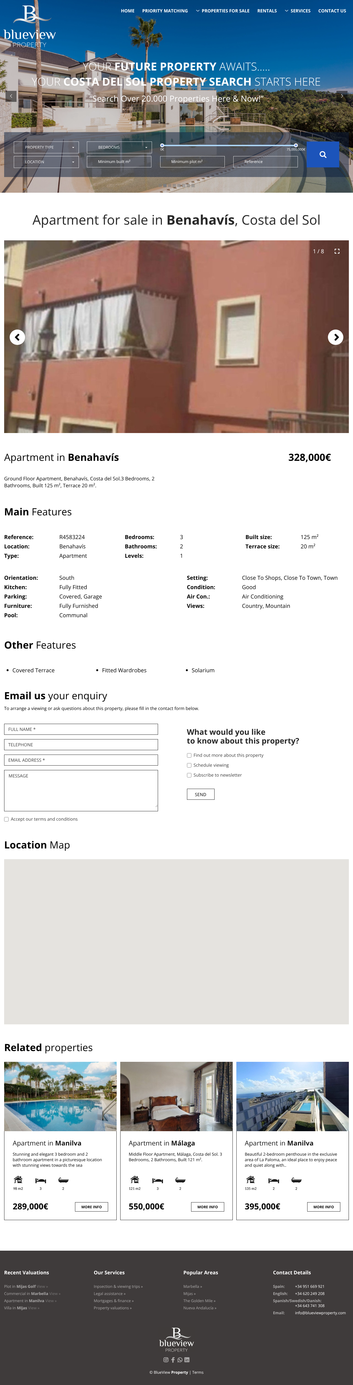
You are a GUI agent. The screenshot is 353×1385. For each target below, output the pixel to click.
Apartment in (47, 1143)
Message (18, 776)
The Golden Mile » (199, 1301)
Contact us (332, 11)
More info (91, 1206)
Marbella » (192, 1286)
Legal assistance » (110, 1293)
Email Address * (26, 760)
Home (128, 11)
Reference (253, 161)
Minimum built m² (114, 161)
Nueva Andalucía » (199, 1308)
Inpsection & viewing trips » (118, 1286)
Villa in (21, 1308)
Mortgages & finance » (114, 1301)
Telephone (20, 745)
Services (301, 11)
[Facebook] (174, 1361)
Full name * (22, 729)
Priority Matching (165, 11)
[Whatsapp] (181, 1361)
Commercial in (32, 1293)
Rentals (267, 11)
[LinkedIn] (188, 1361)
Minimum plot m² (186, 161)
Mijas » (189, 1293)
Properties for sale (226, 11)
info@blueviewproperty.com (320, 1313)
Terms (198, 1372)
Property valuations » (113, 1308)
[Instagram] (167, 1361)
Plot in (26, 1286)
